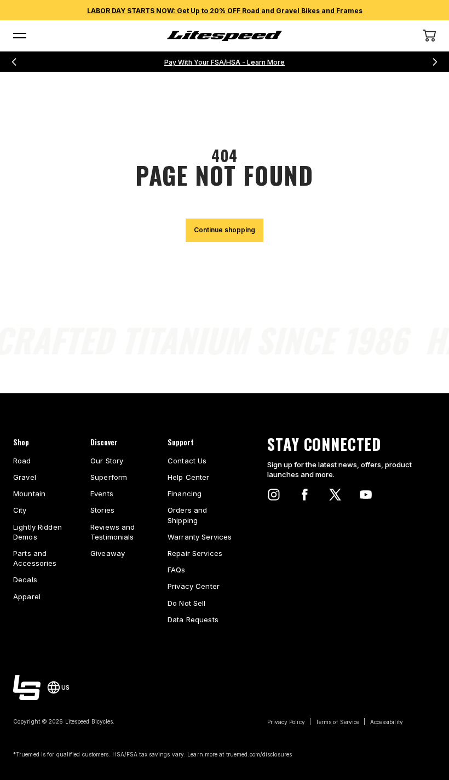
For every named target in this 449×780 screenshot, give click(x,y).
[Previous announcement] (14, 62)
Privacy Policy (285, 722)
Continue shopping (224, 230)
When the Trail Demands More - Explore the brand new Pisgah (225, 62)
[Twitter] (335, 494)
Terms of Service (337, 722)
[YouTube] (365, 494)
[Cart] (429, 35)
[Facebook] (304, 494)
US (65, 687)
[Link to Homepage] (27, 687)
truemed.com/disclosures (259, 754)
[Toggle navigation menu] (19, 35)
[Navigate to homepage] (224, 36)
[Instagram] (273, 494)
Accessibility (386, 722)
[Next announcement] (435, 62)
